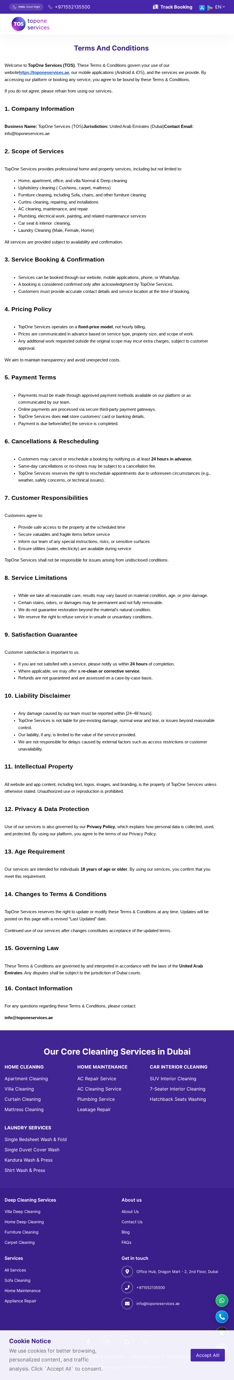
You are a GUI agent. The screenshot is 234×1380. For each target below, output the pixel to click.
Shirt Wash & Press (25, 1170)
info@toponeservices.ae (158, 1303)
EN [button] (218, 7)
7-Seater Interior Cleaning (177, 1089)
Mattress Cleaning (24, 1109)
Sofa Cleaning (18, 1280)
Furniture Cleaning (22, 1232)
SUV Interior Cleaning (173, 1078)
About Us (130, 1211)
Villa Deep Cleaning (23, 1211)
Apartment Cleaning (26, 1078)
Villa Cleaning (19, 1089)
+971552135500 (150, 1287)
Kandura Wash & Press (29, 1160)
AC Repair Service (96, 1078)
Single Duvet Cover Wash (32, 1149)
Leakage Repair (94, 1109)
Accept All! (207, 1355)
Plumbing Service (96, 1099)
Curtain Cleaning (23, 1099)
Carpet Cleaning (20, 1242)
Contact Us (132, 1221)
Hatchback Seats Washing (178, 1099)
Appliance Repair (20, 1300)
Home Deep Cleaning (24, 1221)
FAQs (126, 1242)
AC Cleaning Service (99, 1089)
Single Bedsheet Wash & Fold (36, 1139)
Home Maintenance (23, 1290)
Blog (126, 1232)
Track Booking (176, 7)
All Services (15, 1270)
